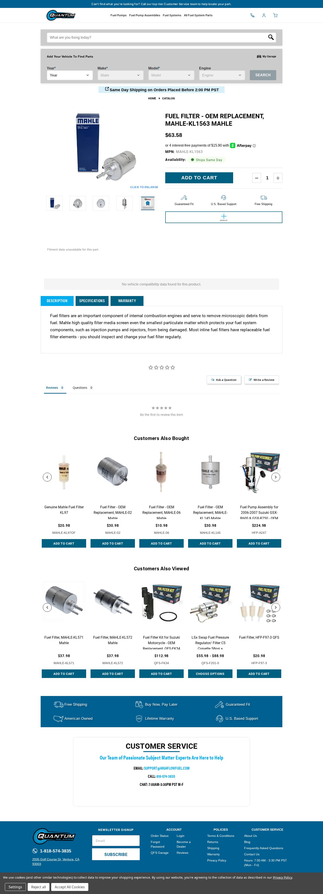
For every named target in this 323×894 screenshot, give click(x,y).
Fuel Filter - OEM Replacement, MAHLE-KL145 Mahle (210, 512)
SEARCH (263, 75)
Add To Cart (63, 543)
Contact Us (251, 854)
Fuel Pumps (119, 15)
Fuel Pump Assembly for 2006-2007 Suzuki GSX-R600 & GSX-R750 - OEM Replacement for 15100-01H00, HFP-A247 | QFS (259, 518)
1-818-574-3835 (55, 851)
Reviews (182, 852)
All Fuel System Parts (198, 15)
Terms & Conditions (220, 836)
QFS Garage (160, 852)
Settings (15, 887)
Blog (247, 842)
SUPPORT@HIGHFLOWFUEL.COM (167, 768)
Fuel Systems (172, 15)
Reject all (38, 887)
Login (180, 836)
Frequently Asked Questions (263, 848)
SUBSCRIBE (115, 854)
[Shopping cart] (275, 15)
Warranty (127, 300)
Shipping (213, 848)
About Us (250, 836)
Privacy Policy (216, 860)
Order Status (160, 836)
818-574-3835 (165, 776)
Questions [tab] (80, 387)
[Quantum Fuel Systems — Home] (45, 15)
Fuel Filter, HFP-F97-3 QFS (259, 637)
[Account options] (263, 15)
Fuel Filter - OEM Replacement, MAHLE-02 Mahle (113, 512)
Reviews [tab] (52, 387)
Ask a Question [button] (226, 380)
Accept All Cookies (70, 887)
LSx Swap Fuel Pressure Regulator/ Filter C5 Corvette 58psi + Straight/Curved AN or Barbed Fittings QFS (210, 648)
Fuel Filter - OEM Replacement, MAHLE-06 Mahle (161, 512)
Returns (212, 842)
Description (57, 300)
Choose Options (210, 674)
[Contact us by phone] (252, 15)
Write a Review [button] (264, 380)
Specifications (92, 300)
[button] (47, 477)
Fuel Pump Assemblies (144, 15)
